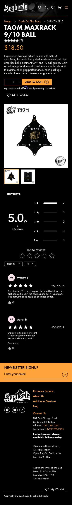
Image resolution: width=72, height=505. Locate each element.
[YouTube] (15, 410)
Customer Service (43, 391)
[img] (20, 285)
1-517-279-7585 (55, 429)
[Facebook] (7, 410)
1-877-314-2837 (51, 425)
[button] (40, 7)
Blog (35, 406)
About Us (38, 396)
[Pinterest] (22, 410)
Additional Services (44, 401)
